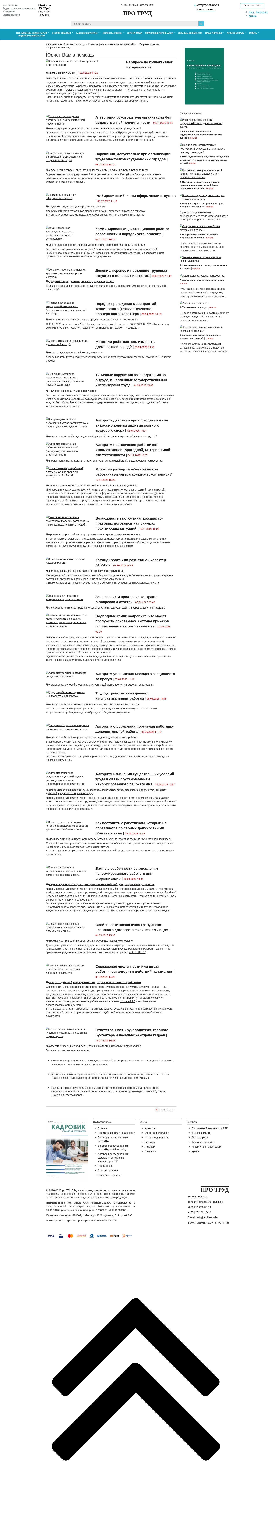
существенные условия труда (75, 793)
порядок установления (91, 244)
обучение (111, 839)
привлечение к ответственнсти (124, 637)
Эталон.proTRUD (252, 5)
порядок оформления (82, 206)
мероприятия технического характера (71, 319)
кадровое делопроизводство (145, 460)
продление (98, 281)
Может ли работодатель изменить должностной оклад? (125, 344)
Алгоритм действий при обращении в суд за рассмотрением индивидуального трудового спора (131, 425)
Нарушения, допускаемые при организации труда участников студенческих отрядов (132, 156)
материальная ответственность (68, 78)
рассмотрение (120, 436)
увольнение (56, 684)
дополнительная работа (122, 737)
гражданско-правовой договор (67, 534)
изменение (96, 352)
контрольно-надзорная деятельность (117, 319)
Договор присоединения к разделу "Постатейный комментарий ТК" (113, 1157)
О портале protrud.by (157, 1133)
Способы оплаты (108, 1170)
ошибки (101, 206)
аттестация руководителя (64, 128)
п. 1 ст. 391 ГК (137, 952)
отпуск (110, 281)
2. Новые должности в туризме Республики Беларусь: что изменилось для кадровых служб (204, 159)
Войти (251, 12)
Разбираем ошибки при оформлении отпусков (135, 195)
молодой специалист (77, 684)
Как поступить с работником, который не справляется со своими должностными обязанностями (130, 828)
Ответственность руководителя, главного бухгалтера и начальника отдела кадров (131, 1032)
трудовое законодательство (159, 78)
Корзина (252, 15)
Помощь (103, 1128)
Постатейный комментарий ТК (210, 1128)
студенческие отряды (61, 170)
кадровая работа (120, 607)
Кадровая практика (203, 1142)
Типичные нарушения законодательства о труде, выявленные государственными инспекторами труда (131, 379)
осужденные (101, 704)
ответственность (59, 1046)
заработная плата (72, 485)
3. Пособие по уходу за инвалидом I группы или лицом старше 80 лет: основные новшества (200, 185)
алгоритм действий (130, 128)
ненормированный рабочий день (68, 790)
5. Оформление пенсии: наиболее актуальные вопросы (199, 236)
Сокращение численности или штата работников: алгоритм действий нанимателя (134, 969)
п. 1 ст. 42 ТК (127, 1001)
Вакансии (150, 1151)
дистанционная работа (62, 244)
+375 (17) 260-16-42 (199, 1212)
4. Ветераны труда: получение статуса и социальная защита (201, 205)
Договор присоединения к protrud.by (113, 1139)
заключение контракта (62, 607)
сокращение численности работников (119, 982)
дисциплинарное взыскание (159, 637)
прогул (118, 684)
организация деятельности (91, 170)
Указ (82, 324)
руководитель (78, 1046)
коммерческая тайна (96, 485)
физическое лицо (97, 940)
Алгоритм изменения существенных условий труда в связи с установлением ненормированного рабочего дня (134, 779)
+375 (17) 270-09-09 (199, 1207)
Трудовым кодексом (76, 89)
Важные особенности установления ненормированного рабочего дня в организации (126, 873)
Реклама (150, 1142)
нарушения (115, 170)
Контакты (150, 1128)
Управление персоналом (206, 1146)
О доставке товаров (109, 1175)
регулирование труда (135, 170)
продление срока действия (93, 607)
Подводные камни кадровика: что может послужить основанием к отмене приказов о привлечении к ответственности (132, 621)
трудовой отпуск (58, 206)
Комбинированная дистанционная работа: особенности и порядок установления (132, 231)
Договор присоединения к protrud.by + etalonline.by (113, 1147)
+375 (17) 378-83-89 (199, 1201)
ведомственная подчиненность (99, 128)
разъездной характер (80, 571)
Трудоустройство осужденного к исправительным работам (121, 696)
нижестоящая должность (156, 839)
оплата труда (57, 352)
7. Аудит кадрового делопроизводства (202, 279)
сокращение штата (84, 982)
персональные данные (123, 485)
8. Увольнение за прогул (193, 307)
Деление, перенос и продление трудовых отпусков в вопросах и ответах (131, 273)
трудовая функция (129, 839)
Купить (196, 1151)
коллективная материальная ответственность (115, 78)
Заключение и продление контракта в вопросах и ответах (126, 599)
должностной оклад (77, 352)
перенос (86, 281)
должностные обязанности (65, 839)
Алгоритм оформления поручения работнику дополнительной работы (134, 729)
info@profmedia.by (207, 1217)
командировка (57, 571)
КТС (154, 436)
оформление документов (109, 571)
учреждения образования (139, 684)
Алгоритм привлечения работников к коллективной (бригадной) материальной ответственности (132, 449)
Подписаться (105, 1166)
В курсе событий (201, 1133)
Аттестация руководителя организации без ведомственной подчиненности (133, 120)
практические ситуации (100, 534)
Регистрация (262, 12)
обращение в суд (140, 436)
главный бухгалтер (99, 1046)
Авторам (150, 1146)
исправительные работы (124, 704)
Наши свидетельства (157, 1137)
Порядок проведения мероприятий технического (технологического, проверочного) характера (125, 308)
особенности (113, 244)
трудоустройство (83, 704)
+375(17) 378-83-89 (207, 5)
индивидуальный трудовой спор (92, 436)
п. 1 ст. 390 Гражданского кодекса (107, 948)
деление (75, 281)
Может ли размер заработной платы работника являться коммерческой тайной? (133, 471)
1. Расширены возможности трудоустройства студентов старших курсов (201, 134)
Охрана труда (200, 1137)
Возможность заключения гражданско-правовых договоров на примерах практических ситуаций (129, 523)
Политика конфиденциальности (116, 1133)
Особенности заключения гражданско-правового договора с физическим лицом (131, 927)
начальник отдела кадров (126, 1046)
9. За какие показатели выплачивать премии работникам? (200, 336)
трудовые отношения (128, 534)
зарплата (54, 485)
